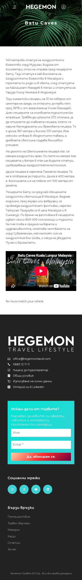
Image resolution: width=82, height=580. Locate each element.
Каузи (12, 536)
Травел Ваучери (19, 523)
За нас (12, 549)
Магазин (14, 530)
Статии (14, 543)
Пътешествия (19, 516)
